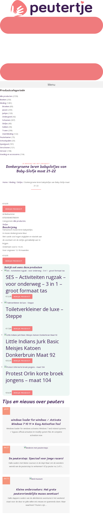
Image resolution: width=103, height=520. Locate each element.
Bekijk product (14, 209)
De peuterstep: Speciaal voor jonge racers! (36, 458)
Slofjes (5, 123)
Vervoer (3, 151)
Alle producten (6, 96)
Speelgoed (4, 144)
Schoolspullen (5, 140)
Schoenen (6, 120)
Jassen (5, 110)
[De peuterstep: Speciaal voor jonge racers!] (36, 447)
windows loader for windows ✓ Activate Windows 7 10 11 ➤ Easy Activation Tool (36, 422)
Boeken (3, 99)
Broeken (5, 106)
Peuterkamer (5, 137)
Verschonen (5, 147)
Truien (5, 130)
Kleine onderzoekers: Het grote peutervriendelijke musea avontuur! (36, 491)
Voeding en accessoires (10, 154)
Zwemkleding (7, 134)
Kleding (3, 103)
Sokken (5, 127)
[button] (51, 84)
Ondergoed (7, 116)
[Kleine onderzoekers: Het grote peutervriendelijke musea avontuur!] (36, 478)
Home (5, 182)
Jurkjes (5, 113)
